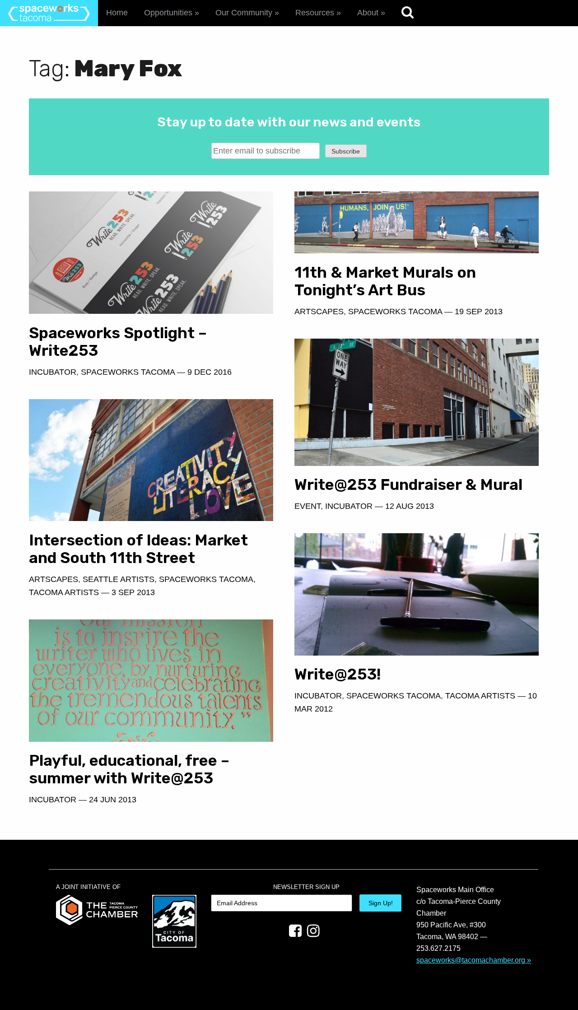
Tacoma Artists (64, 592)
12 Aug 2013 (409, 506)
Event (307, 506)
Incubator (52, 372)
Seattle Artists (118, 579)
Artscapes (53, 579)
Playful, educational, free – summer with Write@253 (129, 769)
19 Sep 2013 (479, 311)
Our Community (243, 12)
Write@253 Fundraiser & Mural (408, 484)
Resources (314, 12)
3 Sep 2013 (133, 592)
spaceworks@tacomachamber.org (470, 960)
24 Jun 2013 (112, 799)
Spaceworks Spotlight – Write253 (118, 342)
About (367, 12)
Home (117, 12)
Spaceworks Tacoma (128, 372)
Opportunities (168, 12)
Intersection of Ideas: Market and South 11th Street (138, 549)
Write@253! (337, 674)
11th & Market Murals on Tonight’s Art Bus (385, 281)
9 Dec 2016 (209, 372)
